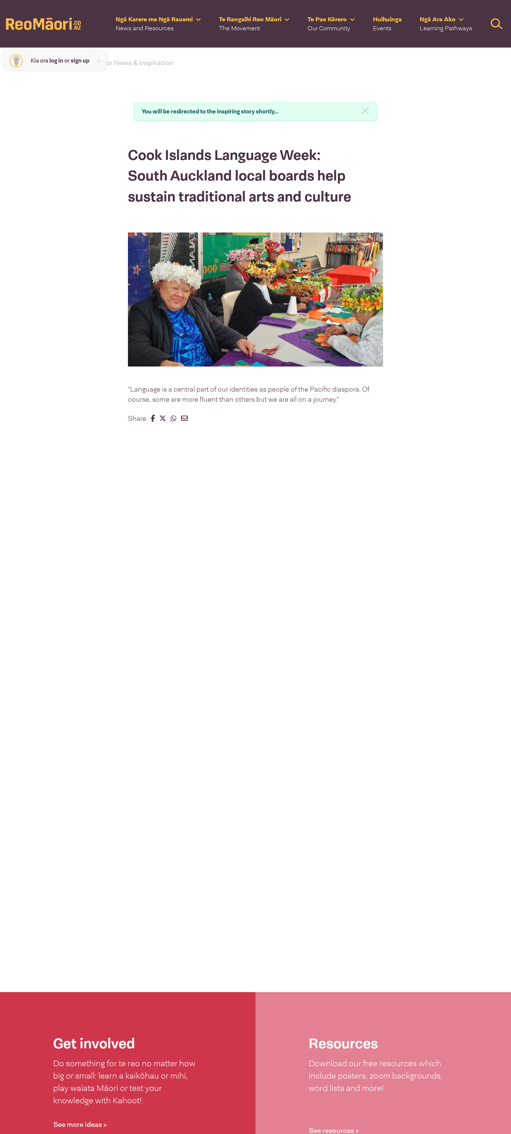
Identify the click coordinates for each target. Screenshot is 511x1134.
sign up (80, 60)
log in (56, 60)
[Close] (365, 110)
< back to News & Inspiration (128, 62)
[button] (158, 24)
